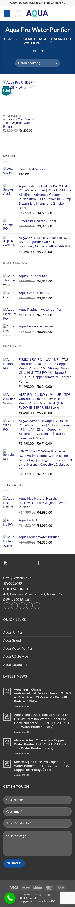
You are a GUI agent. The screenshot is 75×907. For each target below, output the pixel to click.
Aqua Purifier (12, 632)
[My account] (63, 13)
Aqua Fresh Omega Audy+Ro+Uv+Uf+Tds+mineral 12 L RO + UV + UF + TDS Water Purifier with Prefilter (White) (42, 695)
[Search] (17, 13)
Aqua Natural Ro (15, 664)
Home (9, 39)
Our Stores (32, 895)
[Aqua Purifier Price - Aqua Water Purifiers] (37, 13)
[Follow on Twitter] (14, 605)
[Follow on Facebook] (7, 605)
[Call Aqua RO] (10, 898)
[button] (7, 13)
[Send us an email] (22, 605)
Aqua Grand (12, 640)
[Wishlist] (56, 13)
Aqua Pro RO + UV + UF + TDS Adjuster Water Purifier (18, 123)
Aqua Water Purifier (17, 648)
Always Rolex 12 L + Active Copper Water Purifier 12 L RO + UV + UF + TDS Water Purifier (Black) (40, 744)
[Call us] (29, 605)
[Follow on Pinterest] (37, 605)
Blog (47, 895)
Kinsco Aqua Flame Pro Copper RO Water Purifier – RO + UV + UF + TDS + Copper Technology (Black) (43, 766)
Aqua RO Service (15, 656)
